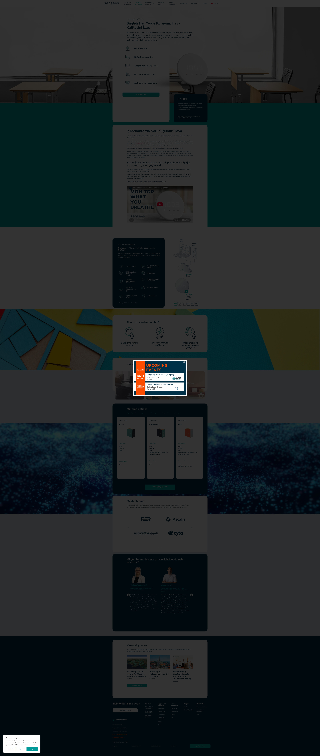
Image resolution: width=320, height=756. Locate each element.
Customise (11, 749)
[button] (184, 362)
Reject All (21, 749)
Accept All (32, 749)
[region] (21, 744)
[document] (160, 378)
